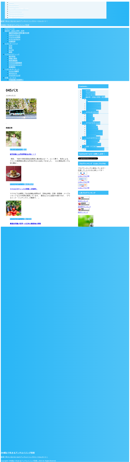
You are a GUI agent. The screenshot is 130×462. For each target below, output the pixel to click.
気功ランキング (83, 201)
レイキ (11, 50)
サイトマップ (90, 95)
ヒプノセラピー (14, 39)
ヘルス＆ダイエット (12, 69)
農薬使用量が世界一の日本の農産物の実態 (25, 223)
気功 (10, 48)
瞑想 (10, 52)
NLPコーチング (14, 35)
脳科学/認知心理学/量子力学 (19, 33)
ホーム (88, 91)
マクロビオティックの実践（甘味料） (24, 189)
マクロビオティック (12, 54)
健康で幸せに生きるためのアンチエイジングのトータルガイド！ (24, 457)
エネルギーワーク (11, 44)
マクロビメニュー (15, 65)
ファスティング (14, 75)
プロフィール (10, 29)
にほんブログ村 (83, 176)
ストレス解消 (14, 71)
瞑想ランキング (83, 212)
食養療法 (12, 67)
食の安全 (12, 56)
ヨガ (10, 46)
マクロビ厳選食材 (15, 63)
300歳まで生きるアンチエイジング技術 (15, 25)
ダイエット (13, 73)
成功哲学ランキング (84, 207)
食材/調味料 (13, 61)
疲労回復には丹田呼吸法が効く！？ (23, 154)
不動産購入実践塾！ (16, 80)
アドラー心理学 (14, 37)
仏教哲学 (12, 41)
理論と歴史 (13, 58)
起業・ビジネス (10, 78)
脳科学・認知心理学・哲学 (14, 31)
